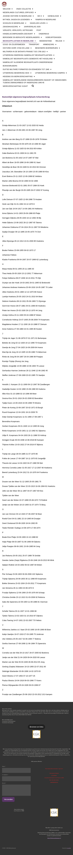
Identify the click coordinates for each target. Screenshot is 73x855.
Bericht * (4, 783)
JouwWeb (69, 848)
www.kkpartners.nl (54, 782)
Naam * (3, 766)
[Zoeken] (32, 85)
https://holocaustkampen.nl (54, 838)
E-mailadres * (5, 774)
